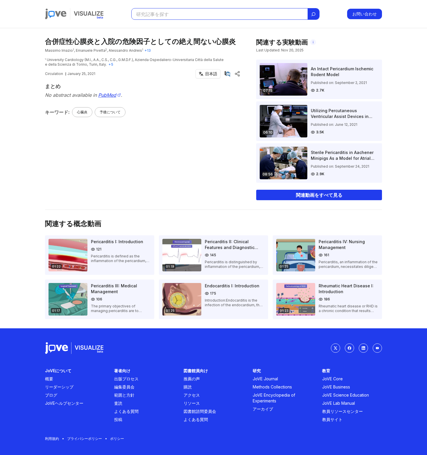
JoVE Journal (265, 378)
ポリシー (117, 438)
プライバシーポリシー (84, 438)
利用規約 (52, 438)
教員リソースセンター (342, 411)
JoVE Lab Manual (338, 403)
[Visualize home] (88, 14)
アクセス (192, 395)
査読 (118, 403)
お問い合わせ (364, 13)
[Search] (313, 14)
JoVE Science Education (345, 395)
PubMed (107, 95)
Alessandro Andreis (125, 50)
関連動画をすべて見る (319, 195)
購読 (188, 386)
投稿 (118, 419)
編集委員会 (124, 386)
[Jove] (56, 14)
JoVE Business (336, 386)
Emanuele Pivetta (90, 50)
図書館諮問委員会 (200, 411)
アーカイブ (263, 408)
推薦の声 (192, 378)
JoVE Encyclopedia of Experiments (274, 398)
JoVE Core (332, 378)
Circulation (54, 73)
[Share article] (237, 74)
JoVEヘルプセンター (64, 403)
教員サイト (332, 419)
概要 (49, 378)
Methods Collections (272, 386)
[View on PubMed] (227, 73)
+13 (147, 50)
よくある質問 (126, 411)
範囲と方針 (124, 395)
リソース (192, 403)
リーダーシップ (59, 386)
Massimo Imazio (59, 50)
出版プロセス (126, 378)
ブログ (51, 395)
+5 (110, 64)
